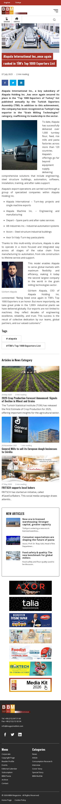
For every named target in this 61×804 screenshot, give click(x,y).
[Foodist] (30, 652)
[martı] (30, 636)
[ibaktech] (30, 668)
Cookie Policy (20, 800)
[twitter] (12, 736)
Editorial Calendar (9, 768)
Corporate (6, 754)
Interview (36, 765)
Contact (5, 783)
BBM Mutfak (37, 776)
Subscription (7, 772)
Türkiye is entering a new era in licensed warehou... (35, 529)
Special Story (37, 772)
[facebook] (5, 736)
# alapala (11, 338)
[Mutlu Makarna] (30, 620)
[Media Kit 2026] (30, 684)
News (34, 754)
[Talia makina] (30, 603)
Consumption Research (42, 761)
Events (5, 765)
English (7, 2)
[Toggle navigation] (55, 10)
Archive (5, 779)
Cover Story (37, 768)
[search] (54, 19)
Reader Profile (8, 761)
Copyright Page (8, 757)
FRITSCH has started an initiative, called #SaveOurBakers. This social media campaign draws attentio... (29, 496)
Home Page (7, 800)
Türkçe (18, 2)
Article (34, 757)
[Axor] (30, 587)
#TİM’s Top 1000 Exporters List (23, 345)
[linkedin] (19, 736)
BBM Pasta (6, 776)
